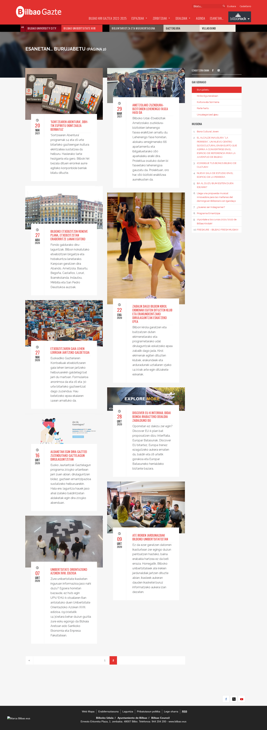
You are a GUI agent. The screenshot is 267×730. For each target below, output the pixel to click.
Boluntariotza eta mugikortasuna (133, 28)
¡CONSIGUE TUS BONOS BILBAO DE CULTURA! (214, 165)
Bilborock (239, 17)
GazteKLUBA (173, 28)
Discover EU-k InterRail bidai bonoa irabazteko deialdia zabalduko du (151, 416)
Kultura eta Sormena (208, 102)
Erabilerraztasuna (108, 711)
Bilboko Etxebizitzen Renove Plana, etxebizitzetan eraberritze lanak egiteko (69, 235)
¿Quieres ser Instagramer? (209, 207)
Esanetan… (217, 18)
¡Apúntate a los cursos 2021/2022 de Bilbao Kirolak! (214, 221)
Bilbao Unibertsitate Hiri (80, 28)
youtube (241, 699)
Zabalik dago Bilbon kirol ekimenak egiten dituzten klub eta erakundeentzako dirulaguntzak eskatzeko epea (152, 314)
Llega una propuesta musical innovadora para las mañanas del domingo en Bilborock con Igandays (214, 197)
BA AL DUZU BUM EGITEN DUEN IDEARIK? (213, 185)
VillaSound (209, 28)
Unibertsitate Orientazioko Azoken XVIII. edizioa (68, 571)
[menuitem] (107, 18)
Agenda (200, 18)
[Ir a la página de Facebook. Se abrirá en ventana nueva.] (212, 70)
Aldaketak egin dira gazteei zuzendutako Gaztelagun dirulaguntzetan (68, 455)
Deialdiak (181, 18)
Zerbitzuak (160, 18)
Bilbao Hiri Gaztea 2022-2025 (108, 18)
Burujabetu (203, 89)
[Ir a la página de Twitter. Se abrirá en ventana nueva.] (218, 70)
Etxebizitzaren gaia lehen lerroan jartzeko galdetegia (70, 350)
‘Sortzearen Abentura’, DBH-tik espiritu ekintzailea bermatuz (69, 125)
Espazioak (138, 18)
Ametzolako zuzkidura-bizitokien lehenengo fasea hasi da (150, 109)
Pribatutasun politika (148, 711)
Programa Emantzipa (206, 213)
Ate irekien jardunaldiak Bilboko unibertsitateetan (150, 537)
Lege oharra (171, 711)
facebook (226, 699)
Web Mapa (88, 711)
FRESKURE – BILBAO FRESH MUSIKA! (215, 229)
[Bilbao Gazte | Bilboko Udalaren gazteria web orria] (38, 11)
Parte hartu (203, 108)
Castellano (245, 6)
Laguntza (127, 711)
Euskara (231, 6)
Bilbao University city (42, 28)
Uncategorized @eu (207, 114)
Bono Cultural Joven (206, 131)
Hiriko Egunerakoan (207, 96)
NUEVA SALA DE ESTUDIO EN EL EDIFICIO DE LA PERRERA (213, 175)
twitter (233, 699)
